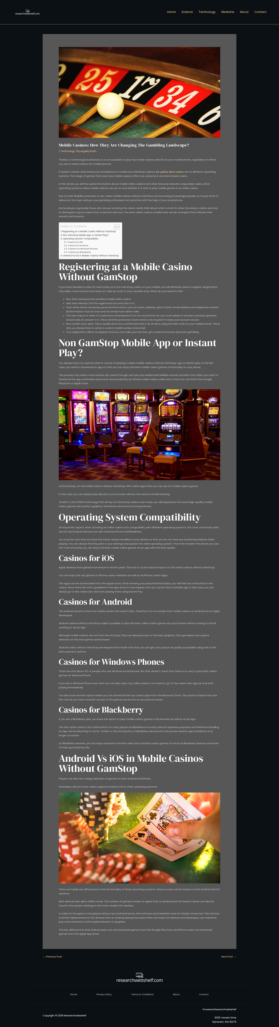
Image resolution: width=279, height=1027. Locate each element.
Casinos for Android (78, 245)
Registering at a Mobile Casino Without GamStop (89, 231)
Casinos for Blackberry (79, 252)
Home (171, 12)
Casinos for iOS (75, 242)
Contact (260, 12)
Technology (207, 12)
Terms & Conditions (142, 994)
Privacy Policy (104, 994)
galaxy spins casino (171, 171)
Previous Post (52, 956)
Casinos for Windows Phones (83, 248)
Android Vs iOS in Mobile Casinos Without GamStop (91, 255)
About (244, 12)
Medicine (227, 12)
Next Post (228, 956)
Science (187, 12)
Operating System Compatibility (80, 238)
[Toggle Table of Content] (115, 227)
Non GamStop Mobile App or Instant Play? (85, 235)
